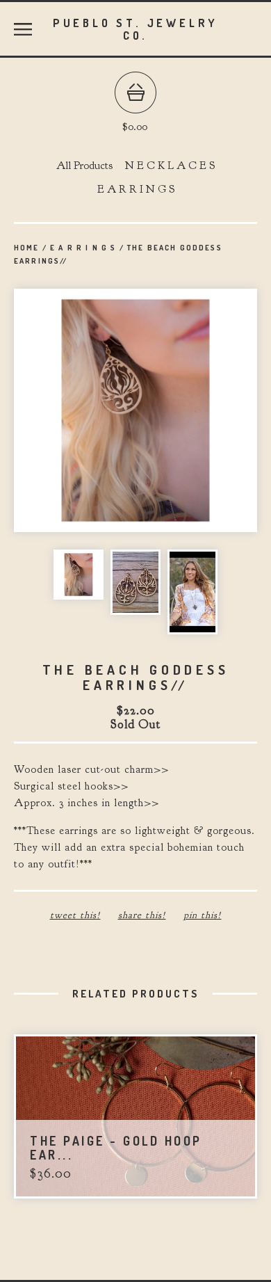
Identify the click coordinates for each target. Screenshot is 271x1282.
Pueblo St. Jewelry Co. (135, 29)
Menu (23, 29)
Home (27, 248)
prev (75, 412)
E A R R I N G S (135, 189)
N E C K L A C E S (170, 166)
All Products (84, 166)
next (196, 412)
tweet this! (75, 915)
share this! (142, 915)
